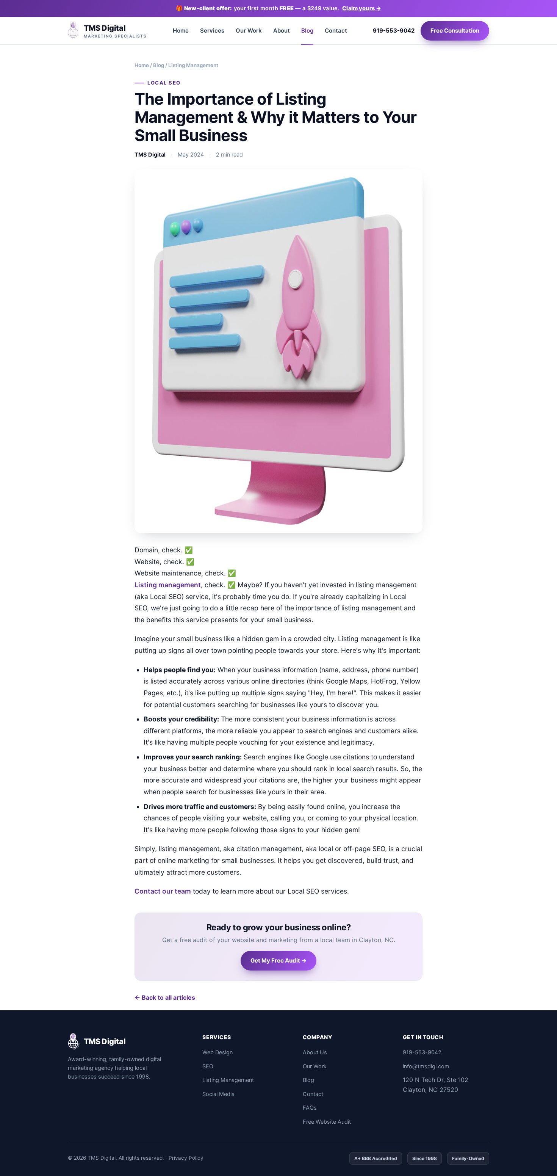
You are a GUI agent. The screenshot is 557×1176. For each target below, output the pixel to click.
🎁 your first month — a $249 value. (278, 8)
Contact (336, 30)
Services (212, 30)
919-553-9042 (394, 30)
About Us (315, 1052)
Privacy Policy (186, 1158)
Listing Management (228, 1080)
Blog (307, 30)
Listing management (168, 585)
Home (181, 30)
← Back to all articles (165, 997)
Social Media (218, 1094)
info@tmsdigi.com (426, 1066)
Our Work (249, 30)
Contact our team (163, 891)
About (281, 30)
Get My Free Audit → (278, 960)
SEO (207, 1066)
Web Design (217, 1052)
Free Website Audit (327, 1121)
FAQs (310, 1107)
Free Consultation (454, 30)
